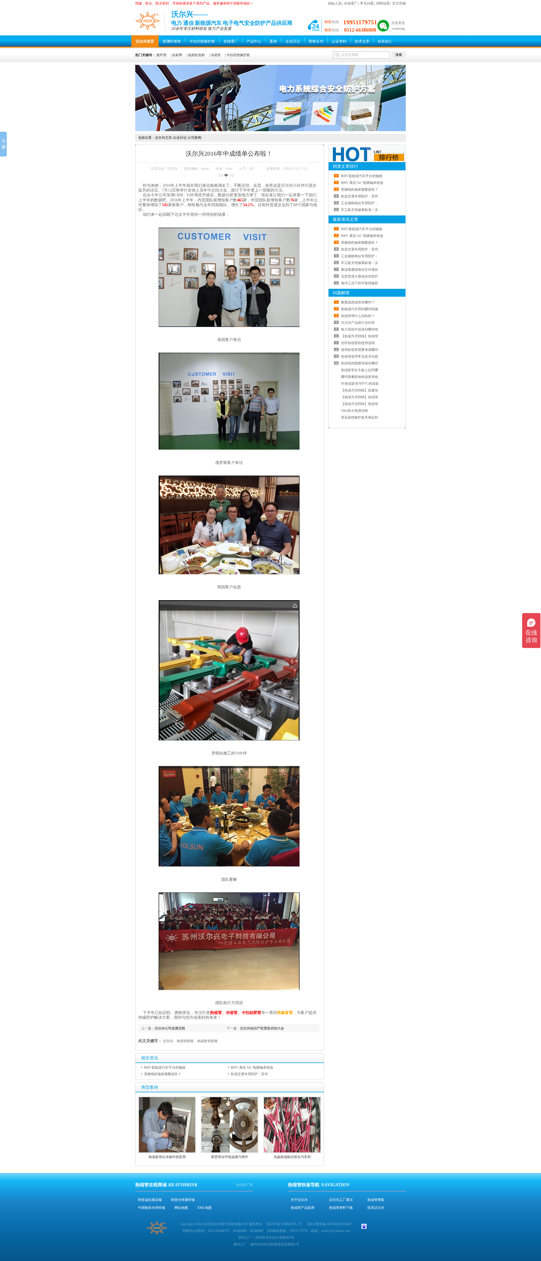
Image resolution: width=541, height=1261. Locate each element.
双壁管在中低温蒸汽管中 (229, 1157)
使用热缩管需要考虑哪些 (359, 350)
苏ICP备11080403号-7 (284, 1224)
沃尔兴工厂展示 (341, 1200)
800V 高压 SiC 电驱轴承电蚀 (252, 1067)
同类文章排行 (345, 166)
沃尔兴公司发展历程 (170, 1028)
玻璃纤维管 (172, 41)
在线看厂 (351, 3)
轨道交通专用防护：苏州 (249, 1074)
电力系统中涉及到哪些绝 (359, 329)
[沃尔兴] (148, 20)
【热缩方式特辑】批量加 (359, 390)
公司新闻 (194, 138)
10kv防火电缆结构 (354, 411)
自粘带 (177, 55)
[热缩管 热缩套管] (270, 130)
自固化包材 (196, 55)
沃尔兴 (168, 1041)
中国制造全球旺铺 (151, 1208)
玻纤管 (161, 55)
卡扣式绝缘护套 (202, 41)
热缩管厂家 (244, 1185)
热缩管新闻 (185, 1041)
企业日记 (292, 41)
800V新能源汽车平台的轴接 (164, 1067)
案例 (273, 41)
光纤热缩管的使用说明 (358, 343)
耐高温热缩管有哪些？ (358, 302)
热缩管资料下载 (341, 1208)
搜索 (398, 55)
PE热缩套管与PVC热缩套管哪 (363, 384)
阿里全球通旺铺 (183, 1200)
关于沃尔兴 (299, 1200)
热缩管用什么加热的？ (358, 316)
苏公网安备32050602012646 (329, 1224)
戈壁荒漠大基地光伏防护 (359, 276)
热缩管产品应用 (302, 1208)
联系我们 (384, 41)
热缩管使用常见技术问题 (359, 356)
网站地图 (181, 1208)
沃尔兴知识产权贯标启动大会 (262, 1028)
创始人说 (335, 3)
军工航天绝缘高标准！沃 (359, 210)
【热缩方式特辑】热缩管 (359, 336)
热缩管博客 (375, 1200)
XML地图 (204, 1208)
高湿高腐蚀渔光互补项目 (359, 270)
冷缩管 (215, 55)
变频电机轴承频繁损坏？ (162, 1074)
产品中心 (254, 41)
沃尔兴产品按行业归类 (358, 323)
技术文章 (362, 41)
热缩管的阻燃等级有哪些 (359, 363)
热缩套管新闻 (207, 1041)
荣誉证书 (316, 41)
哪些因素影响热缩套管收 (359, 377)
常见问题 (367, 3)
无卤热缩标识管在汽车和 (292, 1157)
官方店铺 (399, 3)
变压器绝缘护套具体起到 (359, 417)
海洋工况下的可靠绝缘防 (359, 283)
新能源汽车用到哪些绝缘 (359, 309)
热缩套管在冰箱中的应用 (167, 1157)
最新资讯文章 (345, 219)
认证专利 (339, 41)
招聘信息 (383, 3)
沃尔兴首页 (145, 41)
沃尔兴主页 (163, 138)
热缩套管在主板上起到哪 (359, 370)
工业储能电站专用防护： (359, 203)
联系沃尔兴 (375, 1208)
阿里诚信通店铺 (150, 1200)
